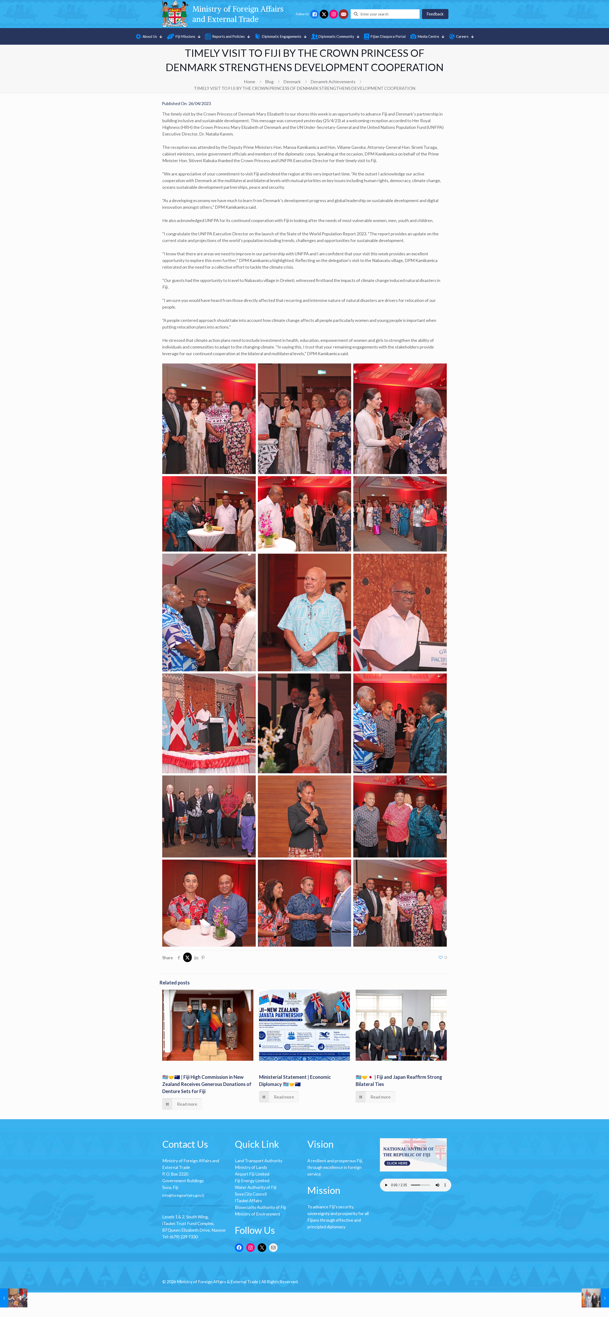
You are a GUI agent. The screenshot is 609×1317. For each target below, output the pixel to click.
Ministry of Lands (251, 1167)
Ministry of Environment (257, 1213)
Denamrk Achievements (332, 81)
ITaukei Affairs (248, 1200)
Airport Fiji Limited (252, 1174)
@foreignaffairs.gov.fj (186, 1195)
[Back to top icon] (521, 1307)
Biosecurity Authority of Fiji (260, 1207)
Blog (269, 81)
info (165, 1195)
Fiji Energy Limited (252, 1180)
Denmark (292, 81)
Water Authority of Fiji (255, 1187)
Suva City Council (251, 1193)
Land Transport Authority (258, 1160)
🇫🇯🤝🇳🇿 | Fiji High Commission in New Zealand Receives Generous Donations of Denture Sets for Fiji (206, 1084)
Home (249, 81)
